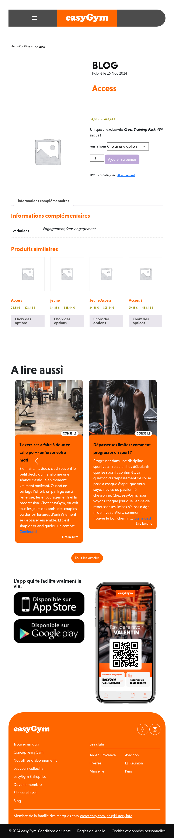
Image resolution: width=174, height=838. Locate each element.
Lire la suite (70, 537)
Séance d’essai (25, 792)
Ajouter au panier (122, 159)
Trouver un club (26, 744)
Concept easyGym (29, 752)
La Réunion (134, 763)
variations (98, 146)
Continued (28, 531)
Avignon (132, 755)
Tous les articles (87, 558)
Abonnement (126, 175)
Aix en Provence (103, 755)
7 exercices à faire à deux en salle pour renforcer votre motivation (45, 452)
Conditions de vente (54, 831)
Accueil (15, 46)
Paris (129, 771)
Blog (27, 46)
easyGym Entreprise (30, 776)
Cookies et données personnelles (139, 831)
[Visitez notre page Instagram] (155, 729)
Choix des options (23, 321)
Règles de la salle (91, 831)
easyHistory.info (119, 816)
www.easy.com (93, 816)
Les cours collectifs (28, 768)
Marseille (97, 771)
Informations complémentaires (43, 201)
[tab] (43, 201)
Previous (36, 461)
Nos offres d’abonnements (35, 760)
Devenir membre (28, 784)
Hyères (95, 763)
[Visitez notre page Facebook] (143, 729)
